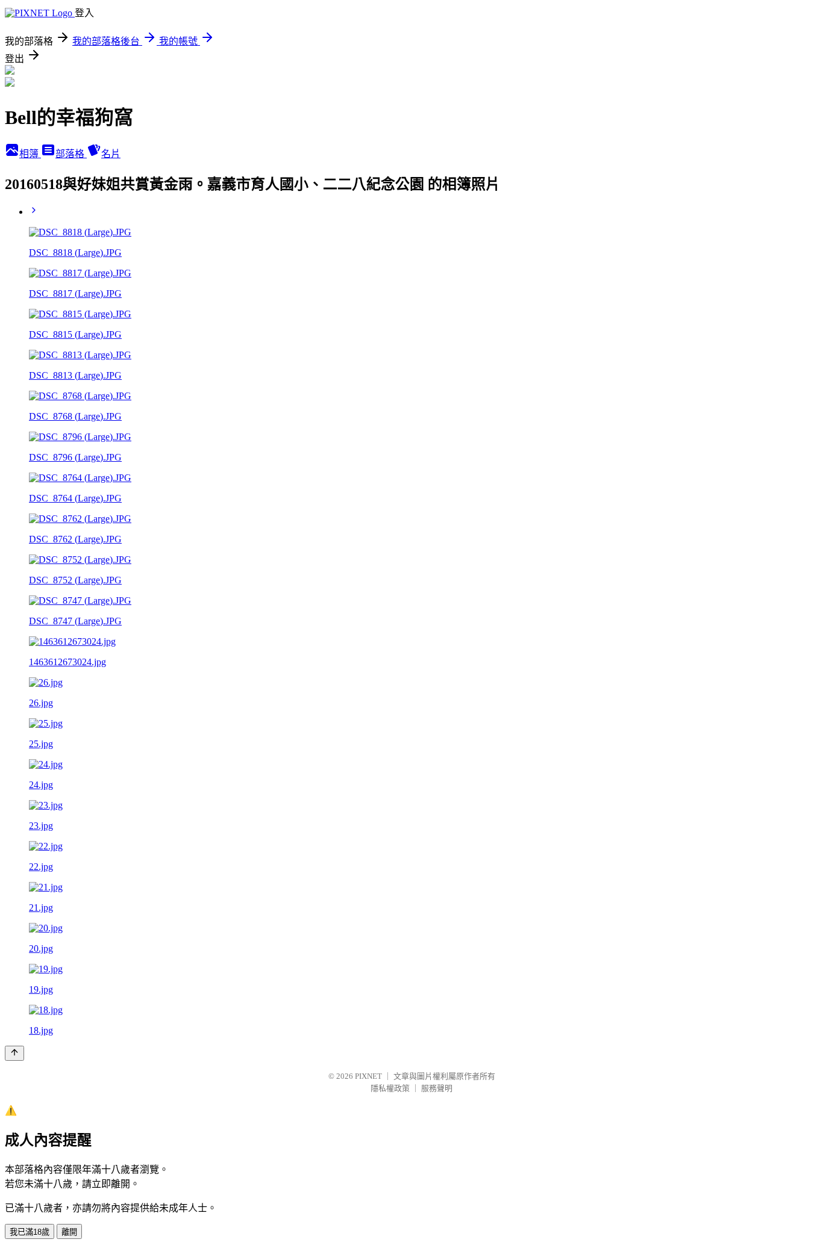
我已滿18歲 (29, 1232)
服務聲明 (436, 1088)
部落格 (71, 154)
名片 (110, 154)
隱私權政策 (390, 1088)
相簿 (30, 154)
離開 (69, 1232)
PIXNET (368, 1076)
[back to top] (14, 1053)
